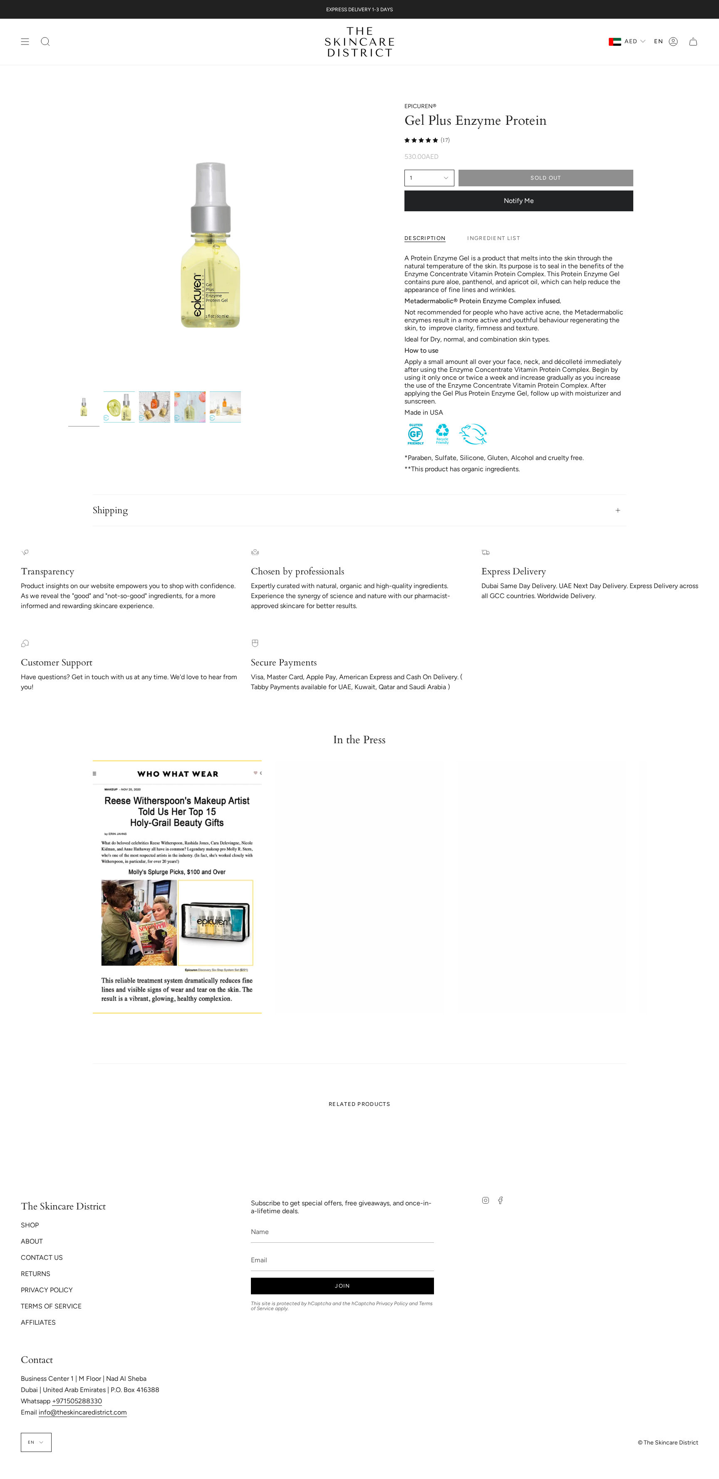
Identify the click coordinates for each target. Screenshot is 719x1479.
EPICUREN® (420, 106)
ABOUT (32, 1241)
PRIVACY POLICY (47, 1290)
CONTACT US (42, 1257)
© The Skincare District (668, 1442)
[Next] (634, 886)
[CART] (693, 42)
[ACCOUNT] (673, 42)
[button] (45, 42)
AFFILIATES (38, 1322)
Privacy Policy (392, 1303)
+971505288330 (77, 1401)
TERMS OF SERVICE (51, 1306)
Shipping (110, 510)
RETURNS (35, 1274)
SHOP (30, 1225)
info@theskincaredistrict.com (83, 1412)
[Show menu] (25, 42)
